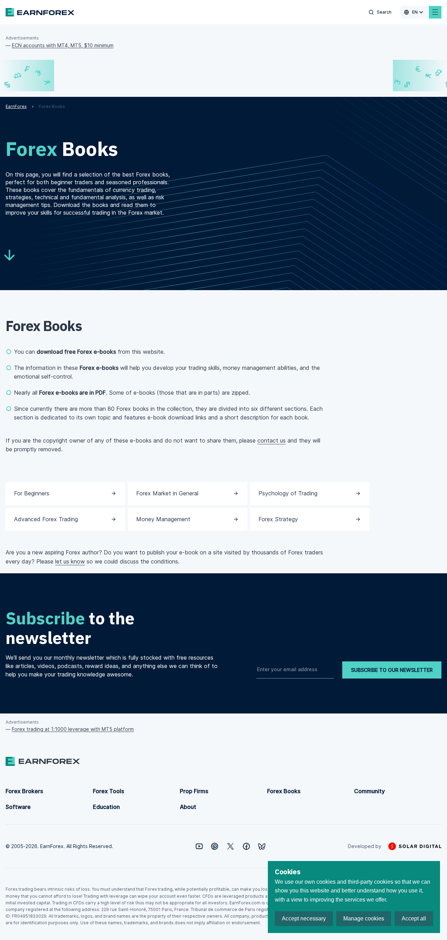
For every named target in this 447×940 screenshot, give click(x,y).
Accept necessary (304, 918)
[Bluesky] (261, 846)
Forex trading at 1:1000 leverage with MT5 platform (73, 729)
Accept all (414, 918)
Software (18, 806)
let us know (70, 561)
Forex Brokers (24, 791)
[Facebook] (246, 846)
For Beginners (31, 493)
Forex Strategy (278, 519)
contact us (271, 440)
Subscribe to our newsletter (392, 670)
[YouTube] (199, 846)
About (188, 806)
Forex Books (283, 791)
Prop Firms (194, 791)
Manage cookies (363, 918)
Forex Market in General (167, 493)
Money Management (163, 519)
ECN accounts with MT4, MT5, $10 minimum (62, 45)
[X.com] (230, 846)
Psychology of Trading (287, 493)
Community (369, 791)
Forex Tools (108, 791)
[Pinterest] (214, 846)
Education (106, 806)
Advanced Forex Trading (46, 519)
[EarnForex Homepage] (40, 12)
